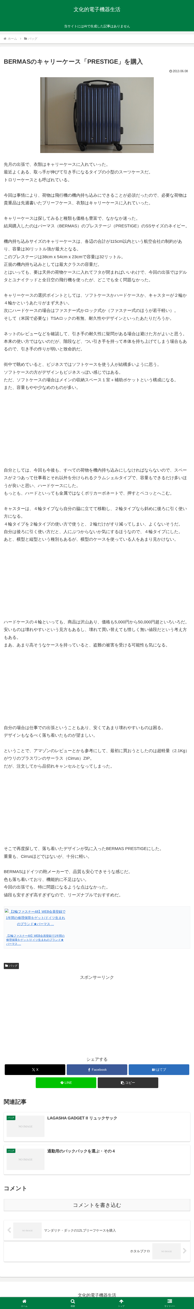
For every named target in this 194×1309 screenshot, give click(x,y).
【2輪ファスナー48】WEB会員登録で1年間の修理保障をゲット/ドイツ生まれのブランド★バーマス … (35, 940)
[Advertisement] (97, 1014)
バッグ (13, 965)
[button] (128, 1082)
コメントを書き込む (97, 1205)
